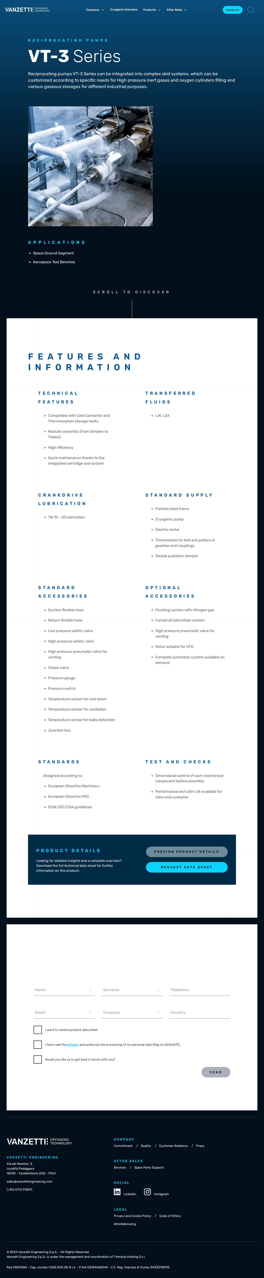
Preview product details (186, 852)
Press (200, 1146)
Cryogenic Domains (123, 9)
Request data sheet (186, 867)
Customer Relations (173, 1146)
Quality (146, 1146)
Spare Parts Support (149, 1167)
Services (120, 1167)
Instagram (161, 1194)
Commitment (123, 1146)
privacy (73, 1045)
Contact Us (232, 9)
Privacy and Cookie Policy (132, 1216)
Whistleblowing (125, 1224)
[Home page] (27, 13)
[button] (251, 10)
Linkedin (130, 1194)
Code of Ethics (170, 1216)
